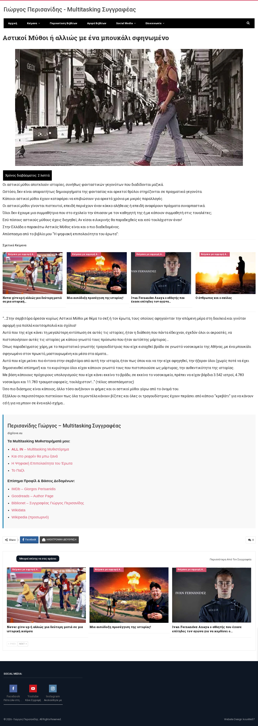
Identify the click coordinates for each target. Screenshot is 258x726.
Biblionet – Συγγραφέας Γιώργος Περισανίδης (47, 503)
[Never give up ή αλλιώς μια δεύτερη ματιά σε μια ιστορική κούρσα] (33, 273)
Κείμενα (32, 23)
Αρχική (12, 23)
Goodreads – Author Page (32, 496)
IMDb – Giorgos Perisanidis (33, 489)
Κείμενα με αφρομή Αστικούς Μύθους (22, 254)
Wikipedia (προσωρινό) (30, 517)
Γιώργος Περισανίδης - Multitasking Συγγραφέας (70, 9)
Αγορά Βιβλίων (96, 23)
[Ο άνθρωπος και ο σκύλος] (226, 273)
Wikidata (18, 510)
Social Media (124, 23)
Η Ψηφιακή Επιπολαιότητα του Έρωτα (41, 463)
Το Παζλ (17, 470)
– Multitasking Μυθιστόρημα (40, 449)
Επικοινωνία (153, 23)
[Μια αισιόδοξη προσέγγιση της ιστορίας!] (97, 273)
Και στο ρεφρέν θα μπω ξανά (34, 456)
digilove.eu (14, 433)
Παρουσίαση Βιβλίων (63, 23)
